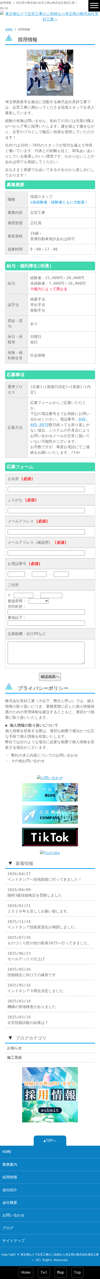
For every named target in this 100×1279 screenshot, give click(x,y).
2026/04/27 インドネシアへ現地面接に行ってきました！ (44, 877)
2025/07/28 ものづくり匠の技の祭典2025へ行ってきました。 (49, 940)
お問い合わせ (13, 1215)
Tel (43, 1272)
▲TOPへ (50, 1140)
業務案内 (9, 1164)
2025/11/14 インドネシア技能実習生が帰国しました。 (42, 924)
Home (26, 1272)
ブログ (7, 1228)
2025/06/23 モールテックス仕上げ (26, 956)
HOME (9, 29)
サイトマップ (13, 1240)
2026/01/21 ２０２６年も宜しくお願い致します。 (39, 908)
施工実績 (14, 1057)
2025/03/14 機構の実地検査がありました (31, 1004)
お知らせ (14, 1048)
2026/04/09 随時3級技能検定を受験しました (34, 892)
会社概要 (9, 1202)
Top (77, 1272)
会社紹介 (9, 1190)
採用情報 (9, 1177)
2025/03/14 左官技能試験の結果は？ (27, 1020)
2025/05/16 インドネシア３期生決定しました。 (37, 988)
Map (60, 1272)
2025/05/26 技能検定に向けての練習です (31, 972)
